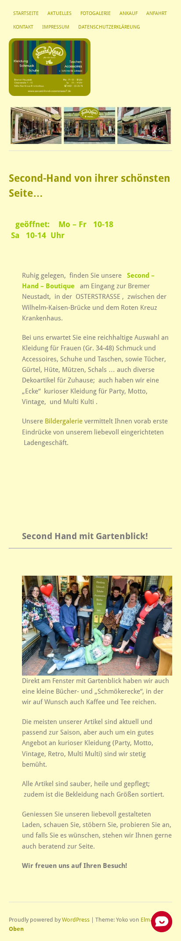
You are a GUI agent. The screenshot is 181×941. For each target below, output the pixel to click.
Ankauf (128, 13)
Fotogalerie (95, 13)
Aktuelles (59, 13)
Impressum (55, 27)
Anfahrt (156, 13)
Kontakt (23, 27)
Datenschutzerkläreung (109, 27)
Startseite (26, 13)
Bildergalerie (64, 421)
